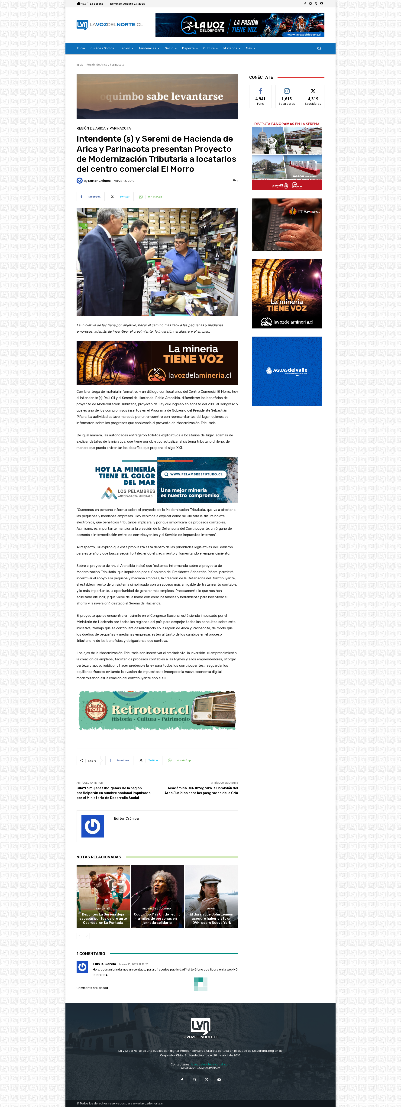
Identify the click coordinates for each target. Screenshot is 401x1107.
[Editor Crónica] (80, 181)
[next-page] (87, 936)
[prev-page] (79, 936)
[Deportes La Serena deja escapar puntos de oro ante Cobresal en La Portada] (103, 896)
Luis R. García (104, 964)
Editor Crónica (99, 180)
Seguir (287, 88)
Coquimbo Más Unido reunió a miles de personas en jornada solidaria (157, 918)
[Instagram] (310, 3)
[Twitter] (316, 3)
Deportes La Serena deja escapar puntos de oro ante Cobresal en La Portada (103, 918)
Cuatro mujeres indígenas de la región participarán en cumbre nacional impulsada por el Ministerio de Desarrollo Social (114, 793)
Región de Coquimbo (156, 908)
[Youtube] (321, 3)
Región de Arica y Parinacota (105, 65)
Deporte (102, 908)
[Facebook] (305, 3)
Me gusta (261, 88)
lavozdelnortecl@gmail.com (210, 1064)
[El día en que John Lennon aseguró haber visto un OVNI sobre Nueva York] (211, 896)
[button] (319, 48)
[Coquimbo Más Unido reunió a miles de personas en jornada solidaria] (157, 896)
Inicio (80, 65)
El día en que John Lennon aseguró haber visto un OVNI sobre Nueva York (211, 918)
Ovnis (211, 908)
